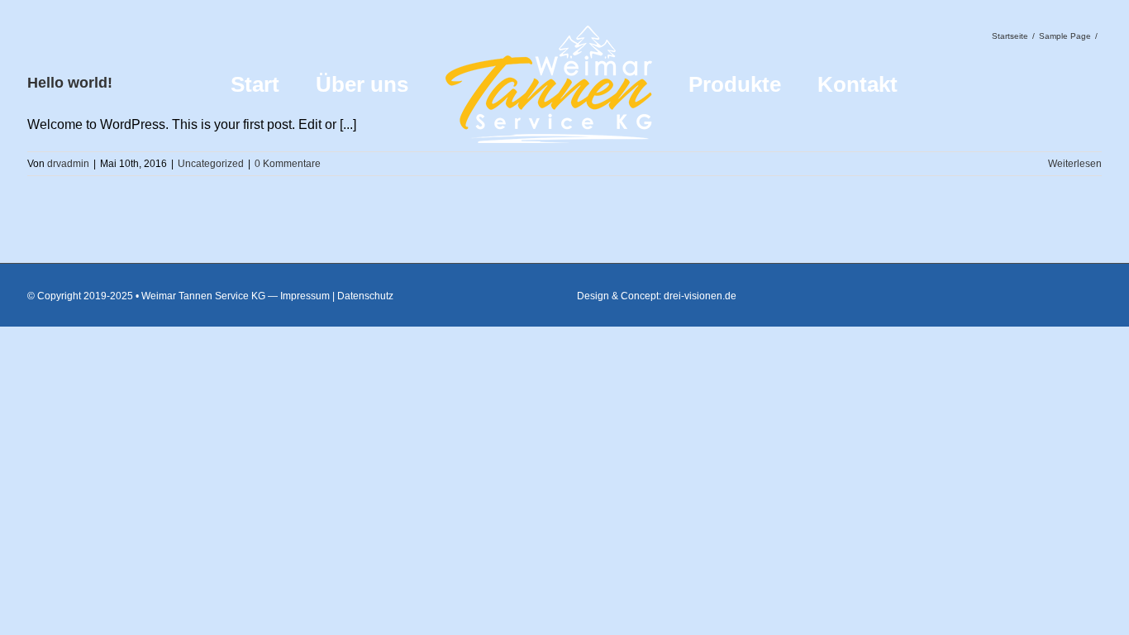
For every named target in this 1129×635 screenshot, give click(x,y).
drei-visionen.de (700, 296)
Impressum (305, 296)
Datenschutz (365, 296)
